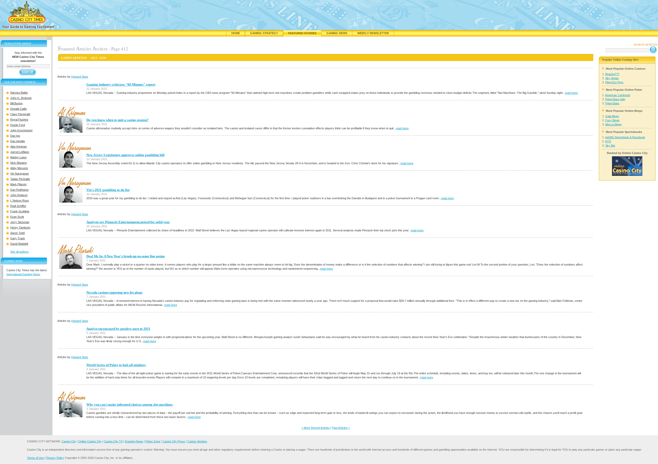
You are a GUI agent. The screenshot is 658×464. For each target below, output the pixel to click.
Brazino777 (612, 74)
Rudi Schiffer (18, 205)
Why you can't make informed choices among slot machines (129, 404)
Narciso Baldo (19, 92)
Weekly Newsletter (373, 33)
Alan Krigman (18, 146)
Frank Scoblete (19, 211)
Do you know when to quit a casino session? (117, 120)
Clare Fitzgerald (20, 114)
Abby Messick (19, 168)
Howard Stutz (79, 76)
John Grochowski (21, 130)
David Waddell (19, 243)
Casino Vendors (197, 441)
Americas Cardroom (617, 95)
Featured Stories (302, 33)
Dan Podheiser (19, 189)
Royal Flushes (19, 119)
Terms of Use (35, 457)
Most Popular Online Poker (624, 89)
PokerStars (612, 103)
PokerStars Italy (615, 99)
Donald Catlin (18, 108)
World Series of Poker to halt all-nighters (116, 365)
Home (235, 33)
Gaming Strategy (264, 33)
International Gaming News (23, 274)
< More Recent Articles (315, 427)
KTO (608, 141)
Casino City (69, 441)
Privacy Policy (55, 457)
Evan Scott (17, 216)
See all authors (19, 251)
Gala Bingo (612, 116)
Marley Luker (18, 157)
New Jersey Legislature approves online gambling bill (125, 155)
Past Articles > (341, 427)
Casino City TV (113, 441)
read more (571, 92)
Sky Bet (610, 145)
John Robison (19, 195)
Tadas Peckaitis (20, 178)
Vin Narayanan (19, 173)
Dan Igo (15, 135)
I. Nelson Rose (19, 200)
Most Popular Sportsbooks (624, 131)
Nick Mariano (18, 162)
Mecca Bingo (613, 124)
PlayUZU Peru (614, 82)
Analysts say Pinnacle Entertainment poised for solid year (128, 222)
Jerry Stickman (19, 222)
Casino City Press (173, 441)
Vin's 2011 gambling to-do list (108, 190)
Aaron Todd (17, 232)
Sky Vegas (612, 78)
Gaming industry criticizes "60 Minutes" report (120, 84)
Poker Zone (152, 441)
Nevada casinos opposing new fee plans (114, 292)
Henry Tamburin (20, 227)
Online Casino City (90, 441)
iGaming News (134, 441)
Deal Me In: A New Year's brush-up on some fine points (125, 256)
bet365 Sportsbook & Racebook (625, 137)
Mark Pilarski (18, 184)
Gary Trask (17, 238)
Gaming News (336, 33)
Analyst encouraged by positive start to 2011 (118, 329)
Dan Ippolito (17, 141)
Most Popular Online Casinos (625, 68)
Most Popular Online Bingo (624, 110)
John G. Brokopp (21, 97)
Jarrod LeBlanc (19, 151)
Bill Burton (16, 103)
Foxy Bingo (612, 120)
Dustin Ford (17, 124)
